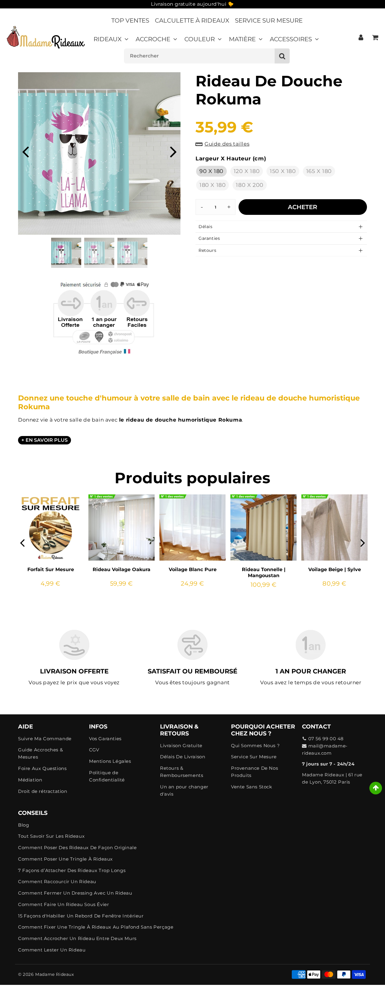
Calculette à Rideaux (192, 20)
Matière (242, 39)
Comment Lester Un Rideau (51, 950)
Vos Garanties (105, 738)
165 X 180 (319, 171)
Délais (206, 226)
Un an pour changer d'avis (184, 790)
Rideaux (108, 39)
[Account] (361, 37)
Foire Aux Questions (42, 768)
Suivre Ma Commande (45, 738)
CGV (94, 750)
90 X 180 (211, 171)
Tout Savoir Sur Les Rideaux (51, 836)
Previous (25, 151)
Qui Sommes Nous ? (255, 745)
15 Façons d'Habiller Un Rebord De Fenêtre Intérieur (81, 916)
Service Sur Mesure (269, 20)
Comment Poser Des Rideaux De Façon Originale (77, 847)
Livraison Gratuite (181, 745)
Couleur (199, 39)
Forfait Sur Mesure (50, 569)
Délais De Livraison (182, 756)
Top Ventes (130, 20)
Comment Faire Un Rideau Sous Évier (63, 904)
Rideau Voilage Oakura (121, 569)
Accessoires (291, 39)
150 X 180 (283, 171)
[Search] (282, 55)
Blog (23, 825)
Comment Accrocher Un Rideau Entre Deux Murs (77, 938)
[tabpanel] (66, 252)
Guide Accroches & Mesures (40, 753)
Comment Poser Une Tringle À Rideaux (65, 859)
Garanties (209, 238)
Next (173, 151)
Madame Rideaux (54, 974)
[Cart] (375, 37)
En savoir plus (47, 440)
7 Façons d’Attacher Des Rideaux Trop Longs (71, 870)
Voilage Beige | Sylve (334, 569)
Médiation (30, 780)
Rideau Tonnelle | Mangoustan (263, 572)
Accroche (153, 39)
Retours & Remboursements (181, 771)
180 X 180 (212, 185)
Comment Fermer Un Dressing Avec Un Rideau (75, 893)
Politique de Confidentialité (107, 776)
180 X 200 (249, 185)
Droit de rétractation (42, 791)
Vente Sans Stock (251, 787)
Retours (207, 250)
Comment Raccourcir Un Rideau (57, 881)
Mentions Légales (110, 761)
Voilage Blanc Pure (193, 569)
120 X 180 (247, 171)
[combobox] (207, 55)
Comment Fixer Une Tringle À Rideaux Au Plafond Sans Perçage (95, 927)
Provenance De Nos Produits (254, 771)
